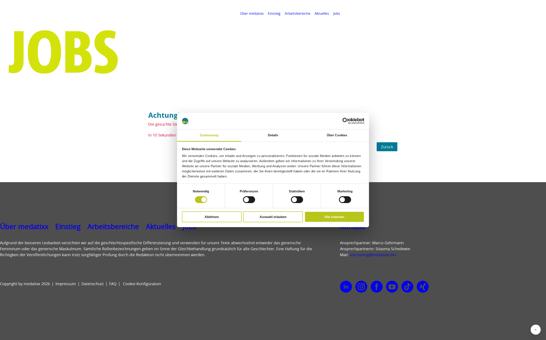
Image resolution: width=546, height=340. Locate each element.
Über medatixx (252, 13)
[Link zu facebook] (377, 287)
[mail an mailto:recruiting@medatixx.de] (540, 13)
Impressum (65, 283)
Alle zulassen (334, 217)
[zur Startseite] (22, 19)
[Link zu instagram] (361, 287)
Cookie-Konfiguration (141, 283)
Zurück (387, 146)
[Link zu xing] (423, 287)
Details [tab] (273, 135)
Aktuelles (322, 13)
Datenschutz (92, 283)
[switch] (249, 199)
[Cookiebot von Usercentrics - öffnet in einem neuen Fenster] (345, 121)
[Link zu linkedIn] (346, 287)
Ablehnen (212, 217)
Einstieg (274, 13)
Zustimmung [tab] (209, 135)
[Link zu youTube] (392, 287)
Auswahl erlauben (273, 217)
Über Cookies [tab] (337, 135)
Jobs (336, 13)
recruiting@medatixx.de (373, 254)
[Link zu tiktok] (407, 287)
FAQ (112, 283)
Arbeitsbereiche (297, 13)
